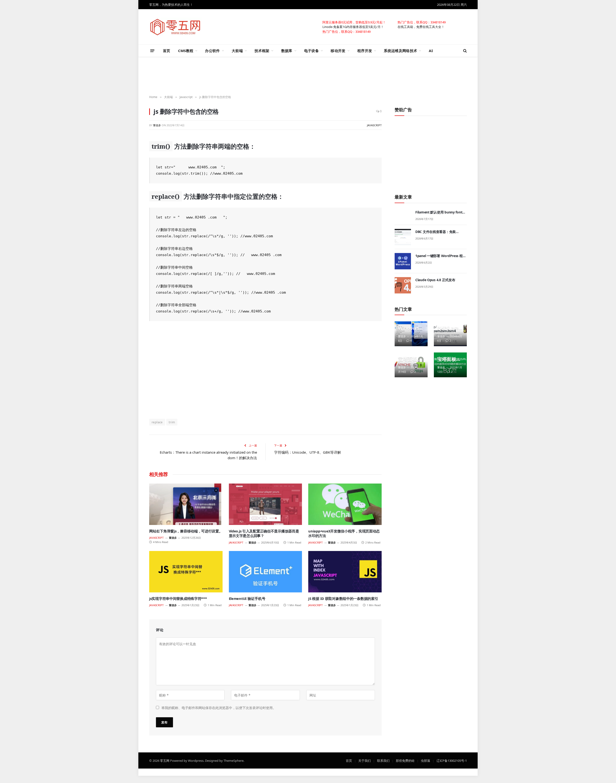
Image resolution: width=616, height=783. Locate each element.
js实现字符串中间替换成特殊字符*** (178, 598)
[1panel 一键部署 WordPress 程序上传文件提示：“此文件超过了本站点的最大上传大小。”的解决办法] (403, 261)
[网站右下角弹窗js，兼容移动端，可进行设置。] (186, 504)
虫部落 (425, 760)
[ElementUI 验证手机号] (265, 571)
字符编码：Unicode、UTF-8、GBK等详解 (307, 452)
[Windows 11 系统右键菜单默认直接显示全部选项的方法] (411, 333)
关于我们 (364, 760)
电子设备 (311, 50)
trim (172, 422)
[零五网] (175, 26)
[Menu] (152, 50)
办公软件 (212, 50)
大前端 (237, 50)
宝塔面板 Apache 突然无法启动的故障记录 (410, 359)
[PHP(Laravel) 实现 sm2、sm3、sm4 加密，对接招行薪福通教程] (450, 333)
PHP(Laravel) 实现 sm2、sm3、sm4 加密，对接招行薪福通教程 (449, 328)
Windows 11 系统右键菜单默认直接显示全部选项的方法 (410, 328)
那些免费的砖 (405, 760)
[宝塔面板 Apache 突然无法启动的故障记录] (411, 364)
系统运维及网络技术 (400, 50)
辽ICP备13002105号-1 (451, 760)
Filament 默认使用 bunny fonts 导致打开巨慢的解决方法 (439, 212)
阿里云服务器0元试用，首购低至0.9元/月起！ (354, 22)
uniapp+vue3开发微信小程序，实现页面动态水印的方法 (344, 533)
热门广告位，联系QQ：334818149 (422, 22)
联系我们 (383, 760)
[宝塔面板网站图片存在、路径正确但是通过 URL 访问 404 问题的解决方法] (450, 364)
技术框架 (262, 50)
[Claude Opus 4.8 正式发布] (403, 285)
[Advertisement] (308, 76)
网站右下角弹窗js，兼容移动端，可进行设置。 (186, 531)
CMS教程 (185, 50)
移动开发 (338, 50)
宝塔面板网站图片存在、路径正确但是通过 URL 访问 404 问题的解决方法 (449, 359)
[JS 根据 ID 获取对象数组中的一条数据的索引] (345, 571)
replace (157, 422)
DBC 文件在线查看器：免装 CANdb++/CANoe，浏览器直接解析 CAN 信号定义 (440, 231)
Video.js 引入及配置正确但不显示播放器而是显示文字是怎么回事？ (264, 533)
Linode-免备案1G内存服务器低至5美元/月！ (353, 26)
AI (431, 50)
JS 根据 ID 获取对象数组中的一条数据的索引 (343, 598)
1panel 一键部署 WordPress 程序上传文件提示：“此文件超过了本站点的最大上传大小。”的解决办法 (440, 255)
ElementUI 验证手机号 (247, 598)
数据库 (286, 50)
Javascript (374, 125)
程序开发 (364, 50)
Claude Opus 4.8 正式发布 (435, 280)
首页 (166, 50)
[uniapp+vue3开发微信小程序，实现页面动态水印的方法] (345, 504)
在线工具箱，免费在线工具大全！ (421, 26)
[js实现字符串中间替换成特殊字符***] (186, 571)
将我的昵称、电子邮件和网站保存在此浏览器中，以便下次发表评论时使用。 (218, 707)
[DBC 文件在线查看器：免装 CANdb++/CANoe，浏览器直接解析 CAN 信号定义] (403, 237)
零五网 (164, 760)
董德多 (157, 125)
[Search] (464, 50)
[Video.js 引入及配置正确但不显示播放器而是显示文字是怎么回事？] (265, 504)
